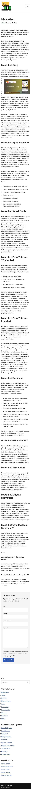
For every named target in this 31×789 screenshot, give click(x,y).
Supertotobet (4, 707)
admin (3, 23)
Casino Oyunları (5, 772)
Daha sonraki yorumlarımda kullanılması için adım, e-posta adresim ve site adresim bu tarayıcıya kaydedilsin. (15, 654)
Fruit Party (4, 751)
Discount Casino (6, 701)
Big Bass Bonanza (6, 742)
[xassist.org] (6, 6)
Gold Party (4, 739)
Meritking (3, 698)
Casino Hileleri (5, 769)
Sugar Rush (4, 734)
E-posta (5, 613)
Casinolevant (5, 692)
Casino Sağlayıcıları (7, 766)
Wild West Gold (5, 754)
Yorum (5, 628)
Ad (4, 606)
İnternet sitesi (7, 621)
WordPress (8, 785)
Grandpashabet (5, 710)
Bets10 (3, 718)
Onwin (3, 704)
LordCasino (4, 715)
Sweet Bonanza (5, 731)
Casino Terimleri (5, 763)
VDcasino (4, 713)
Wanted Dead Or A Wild (7, 745)
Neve (2, 785)
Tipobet (3, 695)
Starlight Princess (6, 736)
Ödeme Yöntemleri (6, 775)
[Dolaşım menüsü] (28, 6)
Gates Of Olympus (6, 728)
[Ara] (28, 682)
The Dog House (5, 748)
